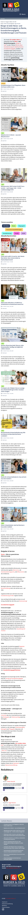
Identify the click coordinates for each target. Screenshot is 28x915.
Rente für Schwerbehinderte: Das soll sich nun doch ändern (13, 478)
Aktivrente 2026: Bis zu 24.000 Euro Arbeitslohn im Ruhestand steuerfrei (12, 303)
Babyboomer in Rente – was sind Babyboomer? (11, 135)
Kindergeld (6, 717)
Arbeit (23, 233)
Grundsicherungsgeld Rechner (11, 670)
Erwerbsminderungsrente (8, 572)
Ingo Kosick (17, 23)
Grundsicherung (7, 233)
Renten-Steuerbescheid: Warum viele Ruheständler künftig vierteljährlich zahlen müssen (12, 347)
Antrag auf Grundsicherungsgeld (14, 678)
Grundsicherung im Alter (7, 595)
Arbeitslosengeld (20, 727)
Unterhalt (3, 715)
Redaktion (4, 905)
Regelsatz (21, 646)
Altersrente (16, 570)
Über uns (4, 750)
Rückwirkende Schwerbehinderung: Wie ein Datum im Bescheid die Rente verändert (13, 434)
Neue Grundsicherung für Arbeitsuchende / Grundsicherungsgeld (14, 46)
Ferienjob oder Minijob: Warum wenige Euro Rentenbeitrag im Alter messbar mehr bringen (12, 389)
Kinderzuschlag (16, 717)
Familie (17, 233)
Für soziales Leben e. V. (16, 39)
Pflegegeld (12, 729)
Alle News (6, 226)
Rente (17, 45)
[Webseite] (4, 790)
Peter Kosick (7, 23)
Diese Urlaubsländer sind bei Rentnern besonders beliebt (12, 526)
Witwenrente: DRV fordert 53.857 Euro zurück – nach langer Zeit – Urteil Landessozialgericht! (12, 188)
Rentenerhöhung (5, 588)
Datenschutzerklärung (11, 765)
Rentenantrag (23, 601)
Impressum (16, 763)
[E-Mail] (23, 788)
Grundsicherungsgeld (7, 605)
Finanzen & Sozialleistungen (14, 229)
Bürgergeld (21, 226)
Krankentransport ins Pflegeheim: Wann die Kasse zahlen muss (13, 86)
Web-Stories (16, 705)
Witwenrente (20, 572)
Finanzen (3, 83)
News (16, 41)
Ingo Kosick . (4, 263)
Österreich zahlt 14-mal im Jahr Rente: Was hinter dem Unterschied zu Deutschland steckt (12, 258)
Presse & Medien (6, 907)
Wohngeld (3, 729)
